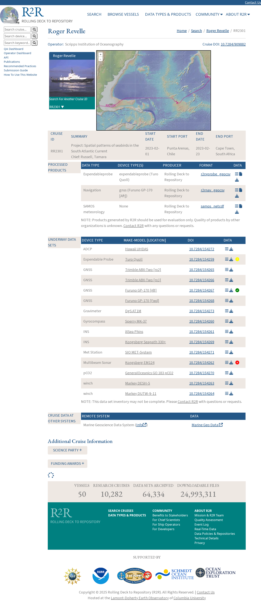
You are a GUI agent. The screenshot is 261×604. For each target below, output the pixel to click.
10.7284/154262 (201, 362)
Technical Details (207, 538)
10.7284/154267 (201, 290)
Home (182, 30)
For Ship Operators (166, 524)
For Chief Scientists (166, 520)
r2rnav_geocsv (213, 190)
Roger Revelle (217, 30)
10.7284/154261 (201, 331)
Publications (12, 61)
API (6, 57)
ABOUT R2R (203, 511)
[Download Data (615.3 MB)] (231, 321)
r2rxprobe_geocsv (215, 174)
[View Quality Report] (237, 259)
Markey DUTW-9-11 (140, 393)
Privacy (200, 543)
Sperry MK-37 (136, 321)
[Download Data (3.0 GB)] (231, 269)
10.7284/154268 (201, 300)
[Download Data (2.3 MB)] (231, 373)
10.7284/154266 (201, 280)
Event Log (202, 524)
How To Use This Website (20, 74)
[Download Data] (237, 212)
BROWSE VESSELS (123, 14)
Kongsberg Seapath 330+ (145, 342)
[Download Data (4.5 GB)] (231, 249)
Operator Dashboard (17, 53)
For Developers (163, 529)
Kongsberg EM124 (139, 362)
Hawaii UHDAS (136, 249)
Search (196, 30)
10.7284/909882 (233, 44)
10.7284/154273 (201, 311)
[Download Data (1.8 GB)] (231, 331)
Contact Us (253, 2)
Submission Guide (16, 70)
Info (139, 425)
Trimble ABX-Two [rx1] (143, 280)
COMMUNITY (162, 511)
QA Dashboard (13, 49)
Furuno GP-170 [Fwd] (142, 300)
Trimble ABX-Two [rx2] (143, 269)
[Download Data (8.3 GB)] (231, 352)
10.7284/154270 (201, 373)
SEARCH (94, 14)
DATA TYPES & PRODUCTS (168, 14)
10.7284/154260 (201, 321)
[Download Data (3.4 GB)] (231, 383)
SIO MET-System (138, 352)
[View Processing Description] (240, 174)
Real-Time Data (205, 529)
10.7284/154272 (201, 249)
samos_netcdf (212, 206)
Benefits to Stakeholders (170, 515)
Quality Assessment (209, 520)
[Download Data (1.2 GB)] (231, 300)
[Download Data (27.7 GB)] (231, 362)
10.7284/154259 (201, 259)
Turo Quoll (134, 259)
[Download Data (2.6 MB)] (237, 180)
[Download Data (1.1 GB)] (231, 290)
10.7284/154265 (201, 269)
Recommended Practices (20, 66)
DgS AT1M (133, 311)
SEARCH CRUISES (120, 511)
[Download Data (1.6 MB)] (231, 259)
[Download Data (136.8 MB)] (237, 196)
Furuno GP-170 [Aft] (141, 290)
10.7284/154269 (201, 342)
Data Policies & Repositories (215, 534)
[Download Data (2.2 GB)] (231, 280)
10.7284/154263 (201, 383)
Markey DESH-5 (137, 383)
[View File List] (236, 174)
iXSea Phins (134, 331)
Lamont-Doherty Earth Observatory (140, 598)
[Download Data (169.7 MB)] (231, 311)
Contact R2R (133, 225)
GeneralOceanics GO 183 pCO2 (149, 373)
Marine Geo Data (205, 425)
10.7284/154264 (201, 393)
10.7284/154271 (201, 352)
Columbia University (189, 598)
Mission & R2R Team (209, 515)
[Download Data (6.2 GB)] (231, 342)
